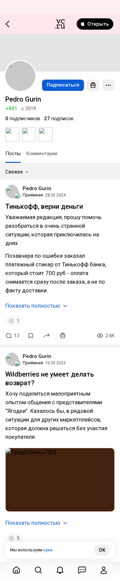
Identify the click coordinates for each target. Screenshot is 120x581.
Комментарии (41, 153)
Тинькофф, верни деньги (44, 206)
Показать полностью (32, 305)
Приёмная (33, 194)
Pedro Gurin (37, 188)
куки (47, 549)
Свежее (14, 172)
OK (102, 550)
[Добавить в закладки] (30, 335)
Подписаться (63, 85)
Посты (13, 153)
